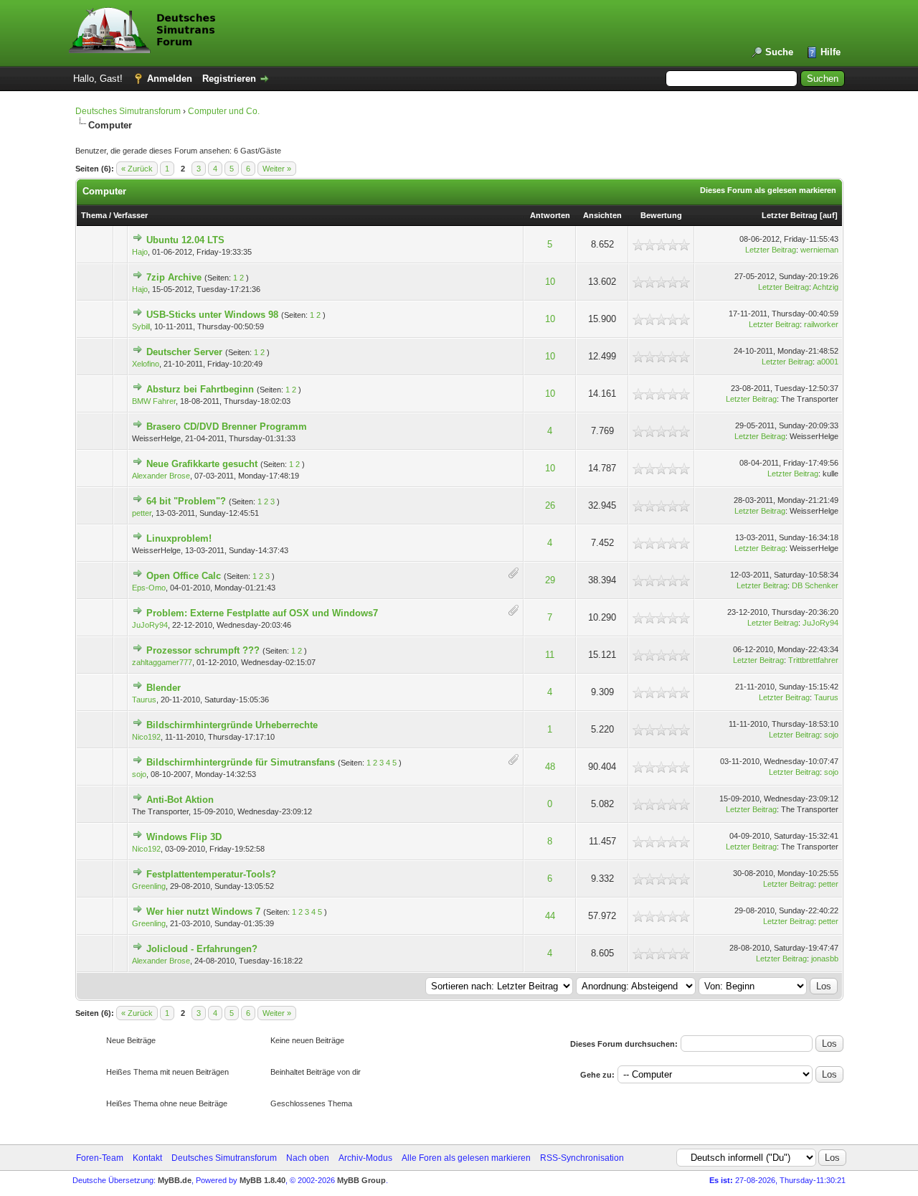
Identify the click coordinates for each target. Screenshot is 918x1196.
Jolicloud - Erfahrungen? (201, 948)
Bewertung (661, 215)
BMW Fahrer (154, 401)
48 (550, 766)
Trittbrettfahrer (813, 660)
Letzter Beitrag (790, 215)
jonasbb (824, 958)
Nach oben (307, 1158)
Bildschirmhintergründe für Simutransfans (240, 762)
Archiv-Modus (365, 1158)
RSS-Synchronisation (582, 1158)
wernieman (819, 249)
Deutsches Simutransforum (128, 111)
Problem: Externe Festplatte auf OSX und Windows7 (262, 613)
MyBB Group (361, 1180)
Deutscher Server (184, 352)
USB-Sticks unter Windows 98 (212, 314)
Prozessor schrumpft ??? (203, 650)
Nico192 (146, 737)
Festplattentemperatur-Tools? (211, 874)
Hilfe (830, 52)
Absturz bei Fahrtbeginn (200, 389)
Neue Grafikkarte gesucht (201, 463)
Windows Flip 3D (184, 837)
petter (141, 513)
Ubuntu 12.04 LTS (185, 240)
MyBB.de (174, 1180)
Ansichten (602, 215)
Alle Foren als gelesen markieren (466, 1158)
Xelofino (145, 363)
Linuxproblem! (179, 538)
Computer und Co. (224, 111)
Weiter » (276, 168)
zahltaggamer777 (162, 662)
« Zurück (137, 168)
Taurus (144, 699)
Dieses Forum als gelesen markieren (768, 190)
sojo (831, 734)
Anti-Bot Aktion (180, 799)
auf (829, 215)
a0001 (827, 361)
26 (550, 505)
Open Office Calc (183, 575)
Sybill (141, 326)
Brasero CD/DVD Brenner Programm (226, 426)
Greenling (149, 886)
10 (550, 281)
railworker (821, 324)
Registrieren (229, 78)
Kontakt (147, 1158)
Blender (163, 687)
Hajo (140, 252)
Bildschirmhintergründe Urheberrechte (232, 725)
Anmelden (169, 78)
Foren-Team (99, 1158)
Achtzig (825, 287)
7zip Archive (174, 277)
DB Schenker (815, 585)
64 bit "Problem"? (186, 501)
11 (549, 654)
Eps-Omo (149, 587)
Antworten (550, 215)
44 (550, 915)
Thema (94, 215)
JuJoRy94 (150, 625)
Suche (779, 52)
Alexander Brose (161, 475)
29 (550, 580)
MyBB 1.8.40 (262, 1180)
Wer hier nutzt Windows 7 (203, 911)
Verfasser (130, 215)
